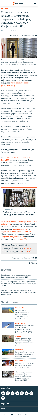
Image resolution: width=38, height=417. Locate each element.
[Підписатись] (3, 398)
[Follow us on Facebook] (3, 393)
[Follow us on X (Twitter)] (8, 393)
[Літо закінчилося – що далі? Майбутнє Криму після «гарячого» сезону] (8, 363)
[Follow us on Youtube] (12, 393)
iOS (20, 252)
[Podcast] (31, 393)
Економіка (19, 350)
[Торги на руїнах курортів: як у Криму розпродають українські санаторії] (8, 352)
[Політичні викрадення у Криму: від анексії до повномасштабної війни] (19, 198)
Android (27, 252)
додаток (27, 248)
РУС (26, 414)
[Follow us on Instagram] (22, 393)
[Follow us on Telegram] (17, 393)
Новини (4, 9)
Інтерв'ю (18, 336)
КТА (19, 414)
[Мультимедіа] (12, 414)
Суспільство (19, 308)
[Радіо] (4, 414)
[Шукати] (34, 414)
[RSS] (26, 393)
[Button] (14, 35)
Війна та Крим (20, 323)
